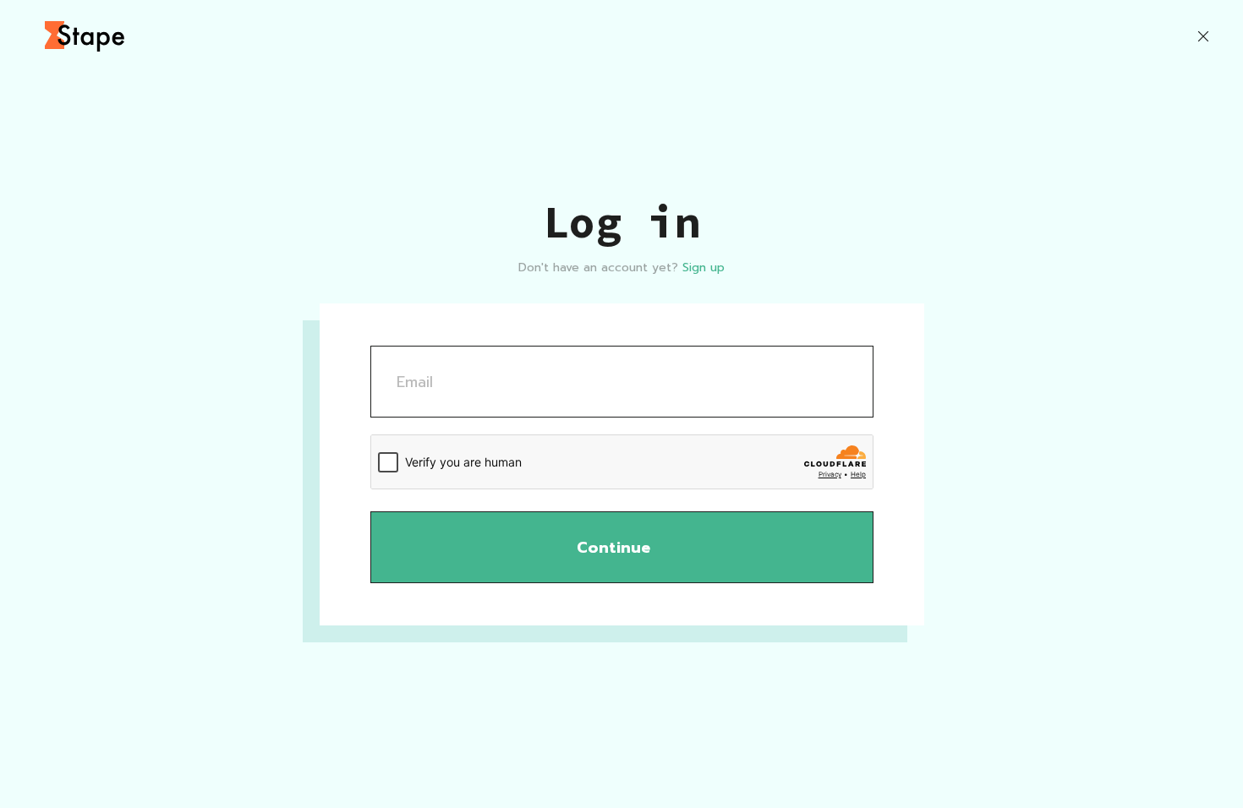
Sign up (703, 267)
